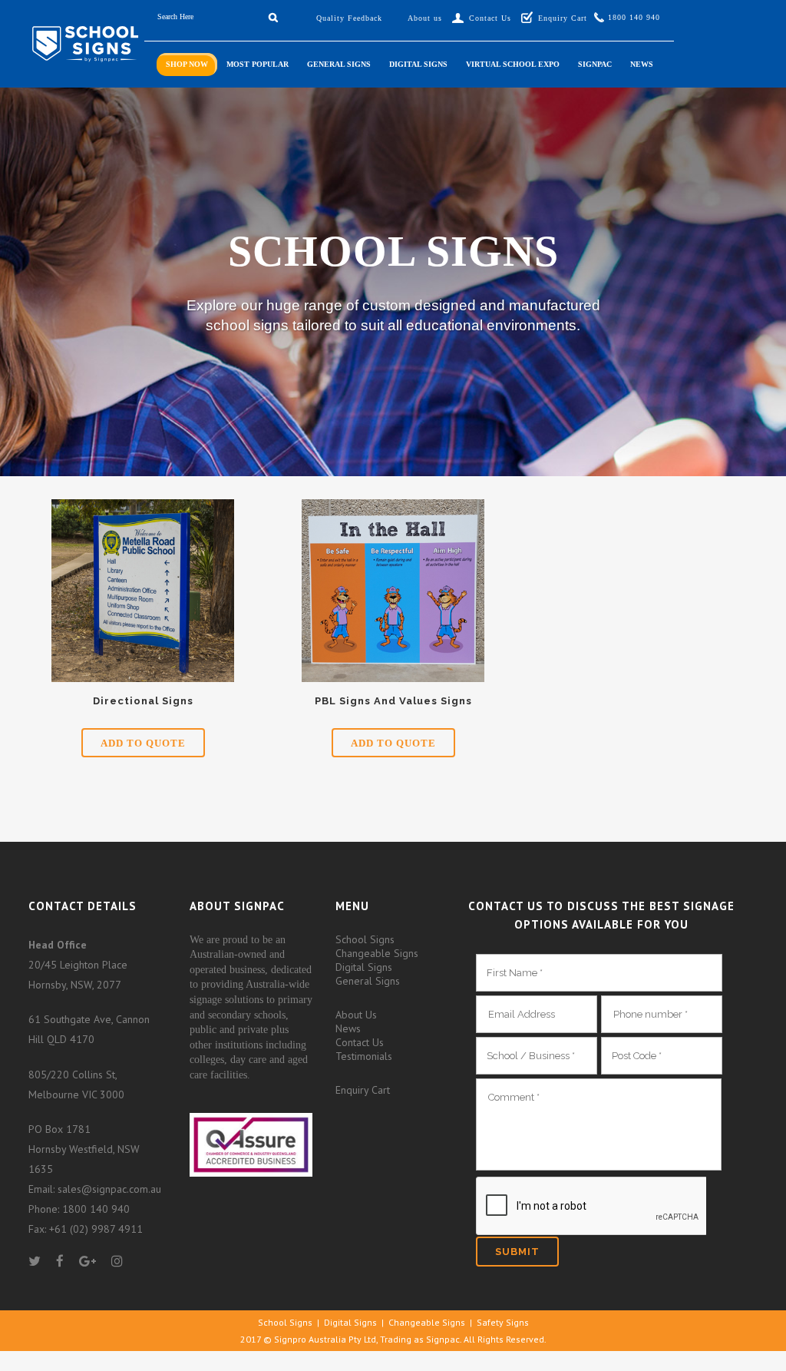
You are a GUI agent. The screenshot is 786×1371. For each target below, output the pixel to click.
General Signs (367, 981)
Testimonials (363, 1056)
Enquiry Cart (362, 1090)
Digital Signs (363, 967)
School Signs (365, 939)
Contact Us (359, 1042)
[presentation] (591, 1207)
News (348, 1028)
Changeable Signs (376, 953)
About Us (356, 1015)
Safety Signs (503, 1322)
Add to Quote (143, 743)
